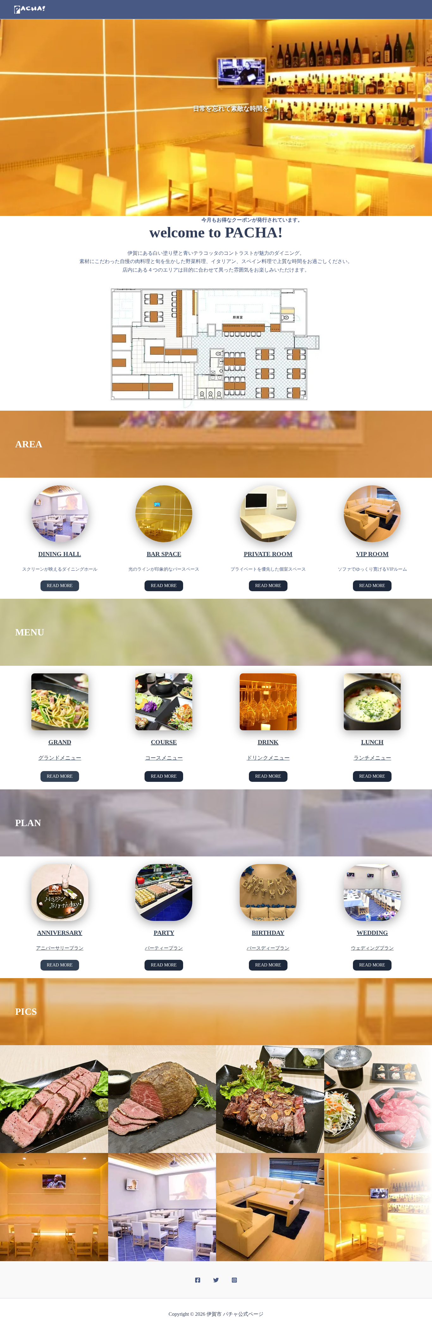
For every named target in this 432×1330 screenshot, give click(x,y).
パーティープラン (164, 948)
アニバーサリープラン (59, 948)
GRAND (59, 742)
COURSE (164, 742)
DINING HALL (59, 553)
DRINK (268, 742)
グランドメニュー (59, 758)
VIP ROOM (372, 553)
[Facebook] (198, 1280)
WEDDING (372, 932)
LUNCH (372, 742)
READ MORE (60, 585)
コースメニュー (164, 758)
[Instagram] (234, 1280)
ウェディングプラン (372, 948)
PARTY (164, 932)
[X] (216, 1280)
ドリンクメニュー (268, 758)
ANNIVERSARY (59, 932)
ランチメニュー (372, 758)
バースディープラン (268, 948)
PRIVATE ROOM (268, 553)
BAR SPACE (164, 553)
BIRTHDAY (268, 932)
